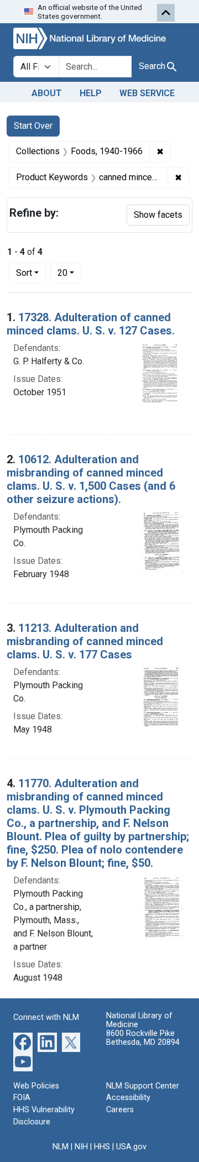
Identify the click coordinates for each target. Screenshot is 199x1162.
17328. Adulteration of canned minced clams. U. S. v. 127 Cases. (91, 324)
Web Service (147, 93)
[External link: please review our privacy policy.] (23, 1041)
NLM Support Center (142, 1086)
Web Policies (36, 1086)
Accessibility (128, 1097)
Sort (24, 273)
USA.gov (131, 1146)
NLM (61, 1146)
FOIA (21, 1097)
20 (69, 272)
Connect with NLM (46, 1017)
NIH (81, 1146)
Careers (120, 1109)
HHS (102, 1146)
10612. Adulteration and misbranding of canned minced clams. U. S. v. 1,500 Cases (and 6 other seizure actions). (91, 479)
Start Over (33, 126)
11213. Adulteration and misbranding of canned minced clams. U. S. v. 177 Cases (85, 641)
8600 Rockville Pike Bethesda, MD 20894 (143, 1038)
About (47, 93)
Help (91, 93)
